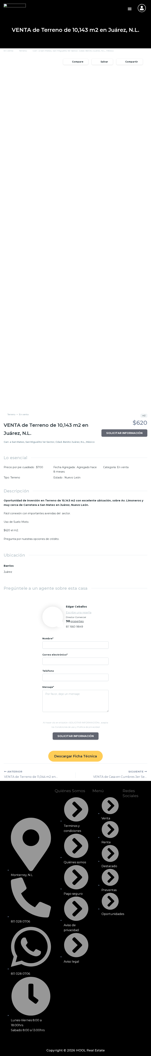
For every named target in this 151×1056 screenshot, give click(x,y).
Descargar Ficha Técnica (75, 756)
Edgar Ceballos (76, 606)
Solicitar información (124, 433)
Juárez (8, 572)
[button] (130, 9)
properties (77, 621)
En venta (8, 50)
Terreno (23, 50)
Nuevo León (72, 477)
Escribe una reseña (78, 612)
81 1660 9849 (74, 626)
